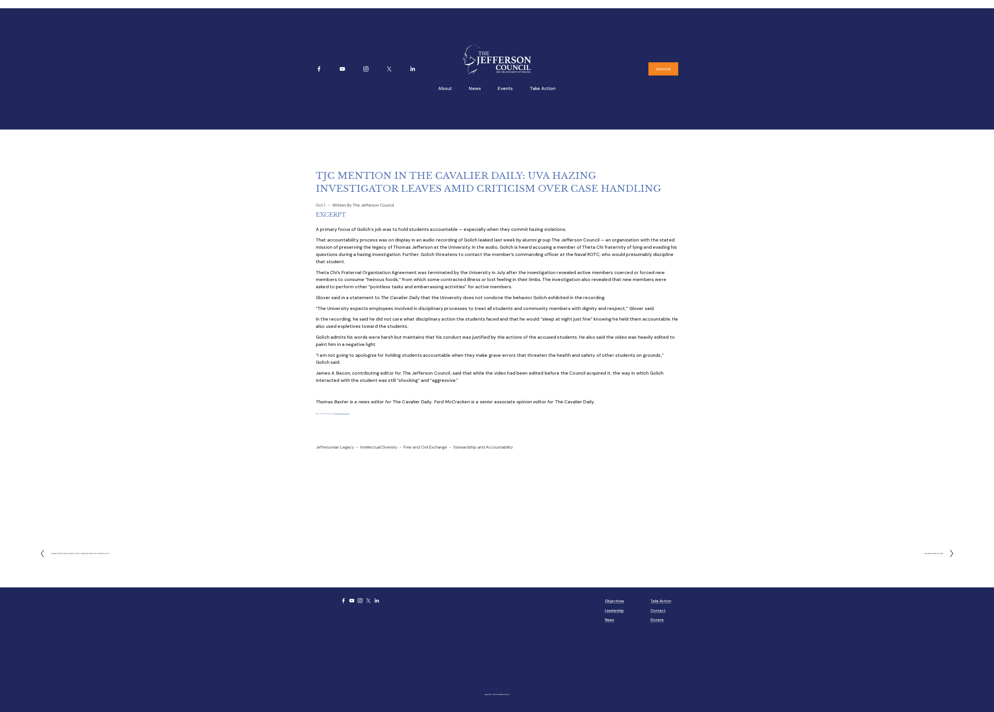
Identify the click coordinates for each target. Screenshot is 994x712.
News (475, 88)
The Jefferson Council (373, 205)
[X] (389, 69)
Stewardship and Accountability (483, 447)
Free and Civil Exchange (425, 447)
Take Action (543, 88)
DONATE (663, 69)
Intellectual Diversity (379, 447)
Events (505, 88)
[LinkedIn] (412, 69)
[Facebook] (319, 69)
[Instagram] (366, 69)
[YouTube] (342, 69)
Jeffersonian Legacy (335, 447)
